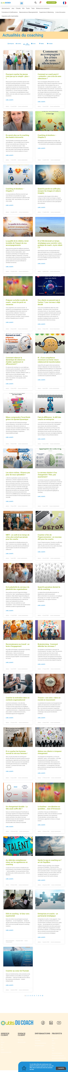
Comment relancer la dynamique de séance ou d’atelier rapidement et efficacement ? (15, 361)
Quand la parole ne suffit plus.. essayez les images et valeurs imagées (49, 191)
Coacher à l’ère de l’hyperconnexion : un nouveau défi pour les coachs (50, 537)
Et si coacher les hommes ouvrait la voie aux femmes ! (17, 752)
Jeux (12, 8)
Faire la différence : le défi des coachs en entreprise (49, 418)
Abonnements (6, 8)
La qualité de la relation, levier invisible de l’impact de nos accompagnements (17, 243)
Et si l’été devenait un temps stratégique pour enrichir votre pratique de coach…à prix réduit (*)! (50, 244)
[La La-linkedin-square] (51, 1023)
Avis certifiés (37, 1040)
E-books (18, 8)
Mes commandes (22, 1042)
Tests (32, 8)
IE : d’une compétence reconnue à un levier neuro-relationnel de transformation (49, 360)
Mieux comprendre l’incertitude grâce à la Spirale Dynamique (18, 418)
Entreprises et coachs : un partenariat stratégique (48, 915)
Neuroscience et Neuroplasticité (28, 12)
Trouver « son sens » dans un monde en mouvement (49, 699)
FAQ (2, 1039)
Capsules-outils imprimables (10, 16)
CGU (2, 1047)
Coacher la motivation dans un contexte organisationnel (17, 699)
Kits (23, 8)
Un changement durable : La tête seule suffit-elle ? (17, 808)
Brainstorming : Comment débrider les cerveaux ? (48, 645)
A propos (37, 1038)
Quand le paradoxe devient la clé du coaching (49, 588)
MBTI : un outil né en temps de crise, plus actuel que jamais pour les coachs (17, 537)
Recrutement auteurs (39, 1045)
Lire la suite (9, 100)
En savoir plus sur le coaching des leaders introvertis (17, 136)
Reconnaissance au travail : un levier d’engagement (17, 645)
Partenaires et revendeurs (40, 1043)
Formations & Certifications (10, 12)
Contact (2, 1042)
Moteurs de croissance (42, 8)
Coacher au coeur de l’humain (17, 971)
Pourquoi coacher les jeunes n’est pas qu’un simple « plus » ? (17, 76)
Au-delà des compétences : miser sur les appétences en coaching (17, 862)
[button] (21, 3)
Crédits (2, 1049)
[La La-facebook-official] (43, 1023)
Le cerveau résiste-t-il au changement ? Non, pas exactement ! (47, 475)
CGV (2, 1044)
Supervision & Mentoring (46, 12)
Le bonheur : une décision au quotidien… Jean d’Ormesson (49, 808)
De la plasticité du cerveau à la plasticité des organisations (17, 588)
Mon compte (20, 1039)
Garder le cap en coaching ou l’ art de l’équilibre (50, 861)
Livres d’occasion (60, 12)
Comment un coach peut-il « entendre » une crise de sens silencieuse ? (49, 76)
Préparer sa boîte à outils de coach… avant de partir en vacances (17, 302)
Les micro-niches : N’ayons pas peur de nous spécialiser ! (18, 474)
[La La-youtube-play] (59, 1023)
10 (42, 995)
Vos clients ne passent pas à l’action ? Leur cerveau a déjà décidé (49, 302)
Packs (28, 8)
